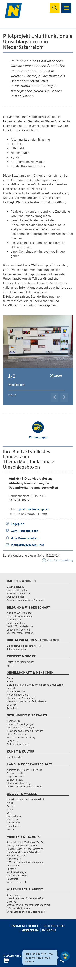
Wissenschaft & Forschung (21, 632)
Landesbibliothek (16, 623)
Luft (9, 812)
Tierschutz (12, 708)
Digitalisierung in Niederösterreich (25, 645)
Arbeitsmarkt (13, 895)
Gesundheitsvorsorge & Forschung (25, 730)
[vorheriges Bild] (54, 397)
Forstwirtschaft (15, 773)
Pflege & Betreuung (17, 734)
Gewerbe (11, 901)
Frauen (10, 681)
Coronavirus (13, 721)
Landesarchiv (14, 619)
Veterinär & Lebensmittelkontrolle (24, 786)
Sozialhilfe (12, 740)
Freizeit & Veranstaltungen (20, 662)
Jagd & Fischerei (15, 776)
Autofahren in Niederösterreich (23, 852)
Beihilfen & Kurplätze (18, 744)
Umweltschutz (14, 826)
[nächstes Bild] (64, 397)
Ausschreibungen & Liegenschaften (25, 898)
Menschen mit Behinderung (21, 698)
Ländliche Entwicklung (18, 783)
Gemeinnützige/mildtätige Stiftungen (26, 600)
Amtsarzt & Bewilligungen (20, 724)
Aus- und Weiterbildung (19, 612)
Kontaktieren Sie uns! (27, 545)
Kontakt (49, 930)
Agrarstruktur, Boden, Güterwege (24, 769)
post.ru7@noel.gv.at (34, 509)
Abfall (10, 802)
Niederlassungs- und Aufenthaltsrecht (27, 701)
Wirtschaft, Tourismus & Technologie (26, 911)
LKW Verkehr (13, 865)
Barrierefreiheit (25, 926)
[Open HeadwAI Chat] (65, 956)
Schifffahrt (12, 878)
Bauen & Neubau (15, 586)
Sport (10, 665)
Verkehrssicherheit (17, 882)
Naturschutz (13, 819)
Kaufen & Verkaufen (17, 590)
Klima (10, 809)
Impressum (29, 930)
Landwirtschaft (15, 779)
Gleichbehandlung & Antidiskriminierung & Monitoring (35, 684)
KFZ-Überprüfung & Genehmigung (25, 862)
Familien (11, 678)
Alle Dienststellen (24, 538)
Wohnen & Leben (16, 596)
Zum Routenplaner (24, 531)
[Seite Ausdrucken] (6, 961)
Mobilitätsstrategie (16, 872)
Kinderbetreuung (16, 691)
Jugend (11, 688)
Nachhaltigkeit (14, 816)
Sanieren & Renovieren (19, 593)
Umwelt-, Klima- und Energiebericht (25, 799)
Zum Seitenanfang (59, 560)
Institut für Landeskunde (20, 626)
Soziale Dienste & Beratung (21, 737)
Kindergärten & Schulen (19, 616)
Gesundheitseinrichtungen (20, 727)
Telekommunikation (17, 649)
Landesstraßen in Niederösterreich (25, 848)
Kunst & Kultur (14, 757)
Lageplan (17, 524)
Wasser (10, 829)
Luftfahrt (11, 868)
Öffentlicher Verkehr (17, 875)
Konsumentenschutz (17, 694)
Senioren (11, 704)
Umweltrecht (13, 822)
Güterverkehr (14, 858)
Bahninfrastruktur (16, 855)
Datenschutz (54, 926)
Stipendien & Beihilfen (18, 629)
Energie (11, 806)
